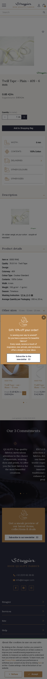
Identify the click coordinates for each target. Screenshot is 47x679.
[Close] (44, 317)
